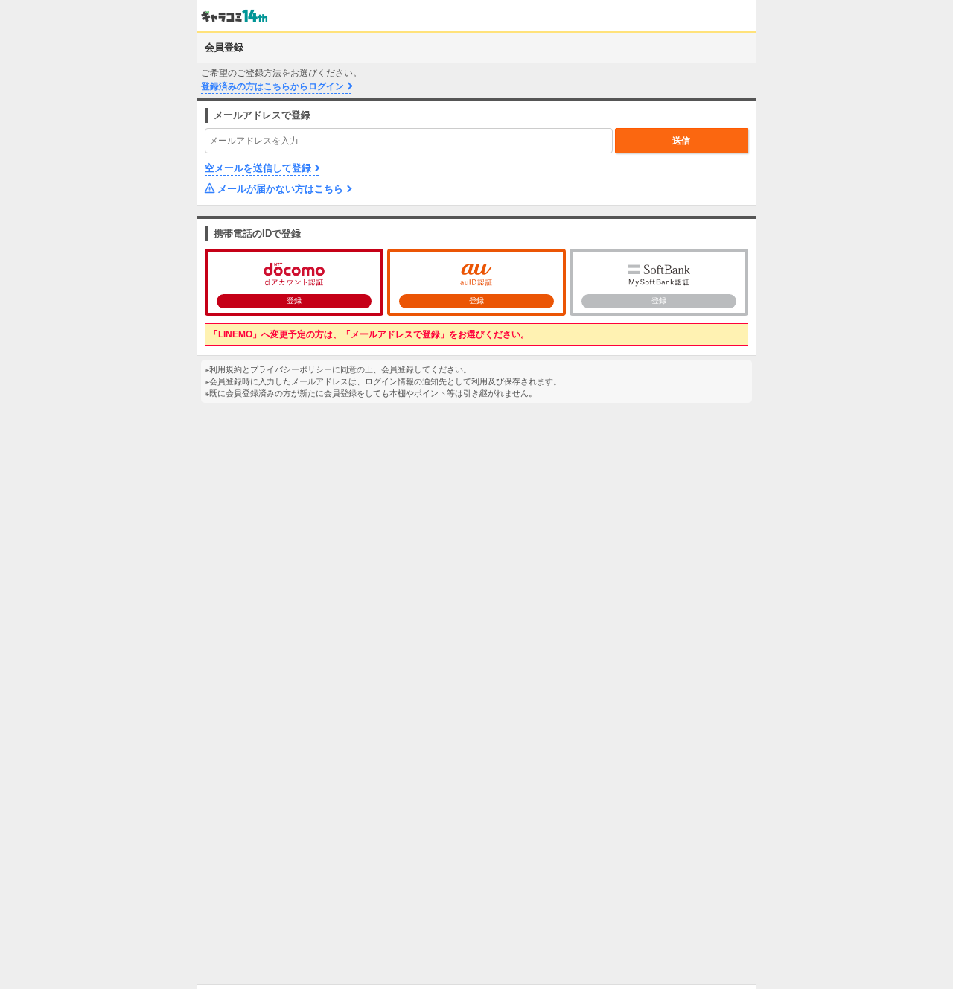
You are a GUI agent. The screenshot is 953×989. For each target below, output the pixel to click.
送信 (681, 141)
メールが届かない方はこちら (280, 188)
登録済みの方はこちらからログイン (272, 86)
